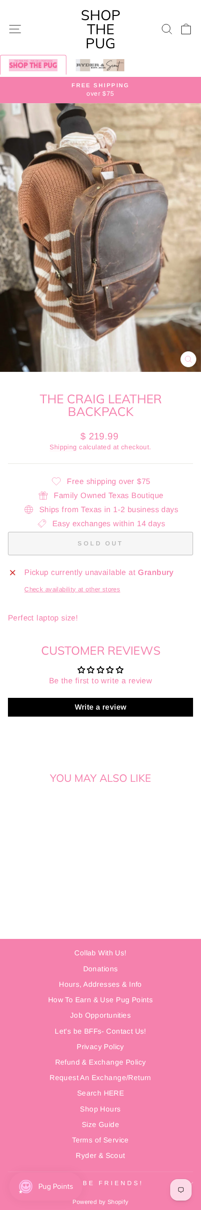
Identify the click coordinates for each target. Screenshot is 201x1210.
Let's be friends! (98, 1183)
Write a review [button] (101, 707)
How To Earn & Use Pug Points (100, 1000)
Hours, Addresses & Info (100, 984)
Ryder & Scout (100, 1155)
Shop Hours (100, 1109)
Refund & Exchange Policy (100, 1062)
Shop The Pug (101, 29)
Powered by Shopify (100, 1202)
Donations (100, 969)
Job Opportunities (100, 1015)
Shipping (63, 447)
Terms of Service (100, 1140)
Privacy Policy (100, 1047)
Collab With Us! (100, 953)
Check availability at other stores (72, 589)
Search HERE (100, 1093)
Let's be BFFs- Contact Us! (100, 1031)
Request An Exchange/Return (100, 1077)
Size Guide (100, 1124)
